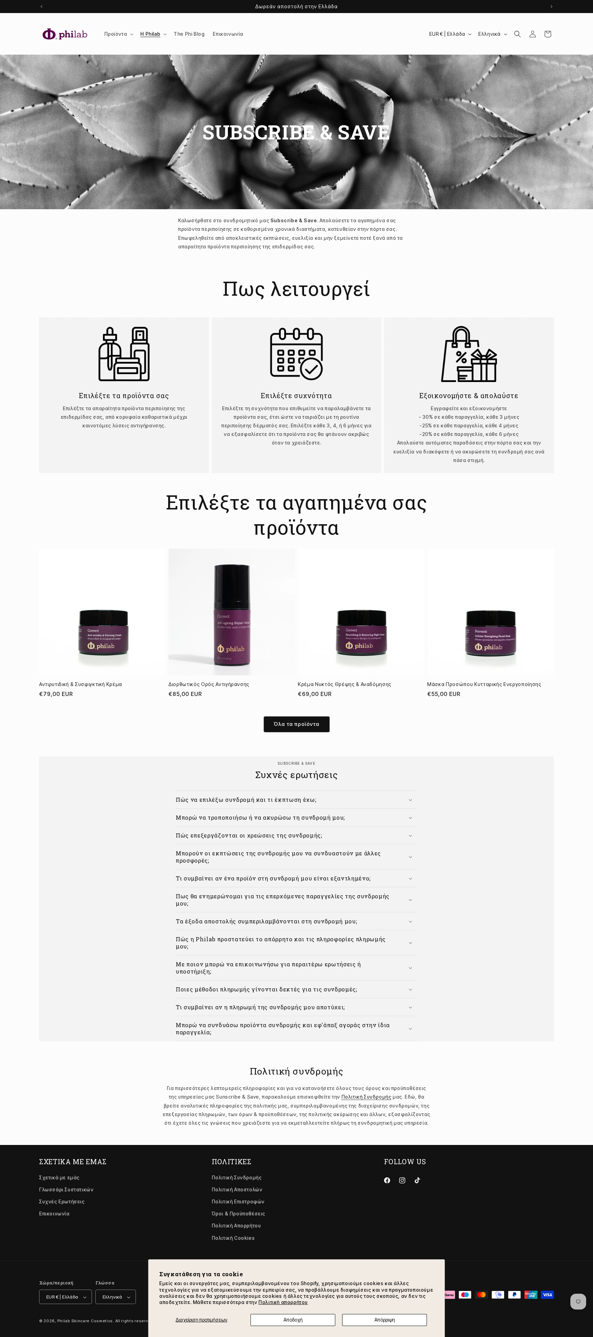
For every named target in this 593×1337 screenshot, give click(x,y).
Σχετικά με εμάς (59, 1177)
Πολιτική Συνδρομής (366, 1097)
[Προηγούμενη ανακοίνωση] (41, 6)
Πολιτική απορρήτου (283, 1302)
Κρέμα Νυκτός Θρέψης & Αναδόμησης (345, 684)
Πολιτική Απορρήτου (236, 1225)
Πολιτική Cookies (233, 1237)
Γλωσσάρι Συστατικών (66, 1189)
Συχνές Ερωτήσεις (62, 1201)
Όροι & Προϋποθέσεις (238, 1213)
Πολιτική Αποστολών (237, 1189)
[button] (118, 34)
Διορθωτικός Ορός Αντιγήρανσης (208, 684)
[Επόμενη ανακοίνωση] (551, 6)
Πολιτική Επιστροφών (238, 1201)
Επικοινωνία (54, 1213)
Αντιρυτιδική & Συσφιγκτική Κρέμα (80, 684)
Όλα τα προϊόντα (296, 724)
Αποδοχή (293, 1320)
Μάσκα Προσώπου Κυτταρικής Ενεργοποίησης (484, 684)
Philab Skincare (73, 1321)
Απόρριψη (384, 1320)
